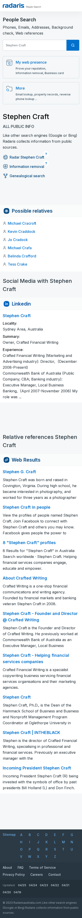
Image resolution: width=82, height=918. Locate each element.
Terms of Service (42, 867)
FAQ (20, 867)
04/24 (33, 885)
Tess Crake (17, 264)
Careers (36, 874)
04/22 (55, 885)
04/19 (17, 892)
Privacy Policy (14, 874)
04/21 (65, 885)
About (7, 867)
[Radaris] (13, 5)
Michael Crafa (20, 248)
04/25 (22, 885)
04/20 (7, 892)
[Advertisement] (41, 194)
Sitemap (9, 834)
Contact (54, 874)
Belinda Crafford (22, 256)
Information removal (27, 166)
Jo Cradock (18, 239)
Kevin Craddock (21, 231)
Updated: (9, 885)
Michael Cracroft (22, 223)
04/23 (44, 885)
